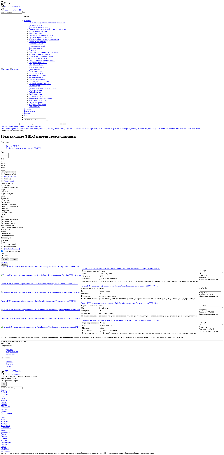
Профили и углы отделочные (40, 37)
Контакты (9, 364)
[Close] (4, 384)
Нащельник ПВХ (36, 65)
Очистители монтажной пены (41, 35)
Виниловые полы (36, 44)
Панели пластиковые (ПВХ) (40, 84)
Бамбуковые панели (37, 94)
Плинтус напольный (37, 46)
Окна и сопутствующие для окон (42, 61)
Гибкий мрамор (35, 92)
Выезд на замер (12, 352)
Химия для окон (35, 33)
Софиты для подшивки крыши (41, 56)
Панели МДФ (34, 86)
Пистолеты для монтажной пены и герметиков (47, 29)
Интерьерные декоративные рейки (42, 88)
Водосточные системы (38, 58)
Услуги (8, 366)
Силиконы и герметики (38, 27)
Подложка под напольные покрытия (43, 52)
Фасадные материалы (37, 75)
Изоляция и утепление (38, 96)
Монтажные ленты (36, 67)
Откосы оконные (35, 71)
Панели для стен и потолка (39, 82)
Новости (9, 362)
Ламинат (32, 50)
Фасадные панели (36, 77)
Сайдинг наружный (37, 79)
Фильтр (4, 264)
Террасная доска (35, 48)
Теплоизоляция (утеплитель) (40, 98)
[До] (4, 170)
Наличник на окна (36, 73)
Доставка (9, 350)
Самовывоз (10, 354)
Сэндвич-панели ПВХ (38, 63)
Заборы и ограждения (37, 105)
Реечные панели (35, 90)
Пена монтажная (35, 25)
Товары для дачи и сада (38, 100)
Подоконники (34, 69)
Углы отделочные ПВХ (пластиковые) (44, 40)
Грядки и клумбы (36, 103)
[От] (2, 170)
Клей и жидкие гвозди (38, 31)
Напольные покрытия (37, 42)
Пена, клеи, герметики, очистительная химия (47, 23)
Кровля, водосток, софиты (39, 54)
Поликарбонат (34, 107)
